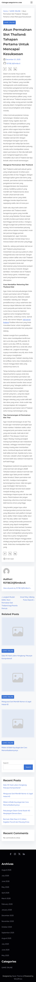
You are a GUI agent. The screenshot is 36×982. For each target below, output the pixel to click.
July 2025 (5, 944)
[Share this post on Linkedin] (15, 69)
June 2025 (5, 950)
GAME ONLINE (15, 11)
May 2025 (5, 955)
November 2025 (8, 921)
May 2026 (5, 887)
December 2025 (8, 915)
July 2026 (5, 876)
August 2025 (6, 938)
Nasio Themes (17, 976)
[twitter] (10, 69)
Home (5, 11)
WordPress (18, 979)
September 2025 (8, 933)
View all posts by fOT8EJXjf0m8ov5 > (17, 588)
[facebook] (4, 69)
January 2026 (7, 910)
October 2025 (7, 927)
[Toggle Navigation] (31, 2)
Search (5, 763)
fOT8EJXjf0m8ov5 (13, 63)
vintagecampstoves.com (12, 2)
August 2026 (6, 870)
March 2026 (6, 898)
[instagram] (15, 855)
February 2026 (7, 904)
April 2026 (5, 893)
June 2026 (6, 881)
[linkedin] (24, 855)
